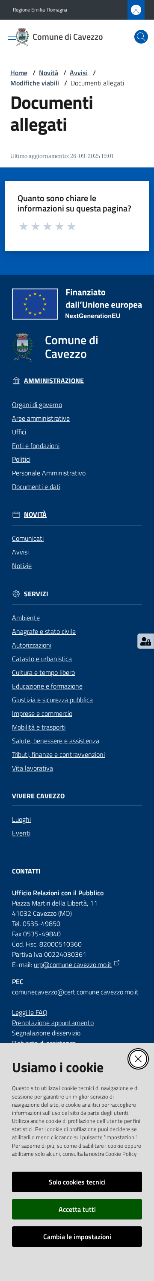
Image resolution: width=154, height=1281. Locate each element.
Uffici (19, 432)
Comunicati (28, 538)
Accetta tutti (77, 1209)
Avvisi (79, 72)
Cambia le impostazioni (77, 1236)
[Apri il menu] (12, 37)
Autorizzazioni (31, 645)
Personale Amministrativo (49, 473)
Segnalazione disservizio (46, 1033)
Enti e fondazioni (35, 445)
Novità (48, 72)
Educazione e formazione (47, 686)
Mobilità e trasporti (38, 727)
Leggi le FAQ (29, 1012)
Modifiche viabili (34, 83)
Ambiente (26, 618)
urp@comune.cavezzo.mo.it (73, 964)
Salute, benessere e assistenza (55, 741)
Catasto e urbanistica (42, 659)
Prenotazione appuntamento (53, 1022)
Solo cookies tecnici (77, 1182)
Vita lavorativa (32, 768)
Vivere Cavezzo (38, 796)
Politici (21, 459)
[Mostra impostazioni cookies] (145, 641)
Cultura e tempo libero (43, 672)
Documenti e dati (36, 486)
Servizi (36, 594)
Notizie (22, 565)
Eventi (21, 833)
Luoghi (21, 819)
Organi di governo (37, 404)
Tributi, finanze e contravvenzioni (58, 754)
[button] (141, 36)
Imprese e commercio (42, 713)
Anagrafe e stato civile (44, 631)
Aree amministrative (41, 418)
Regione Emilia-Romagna (40, 10)
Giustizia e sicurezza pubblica (52, 700)
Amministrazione (54, 381)
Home (18, 72)
